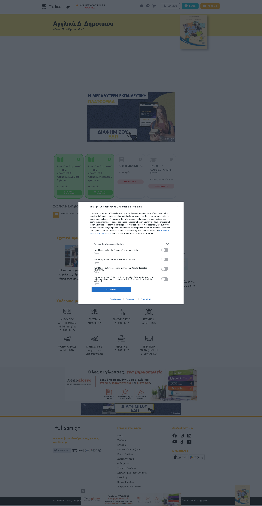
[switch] (164, 250)
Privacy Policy (146, 299)
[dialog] (131, 253)
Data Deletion (115, 299)
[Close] (178, 207)
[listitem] (131, 244)
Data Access (131, 299)
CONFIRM (111, 290)
